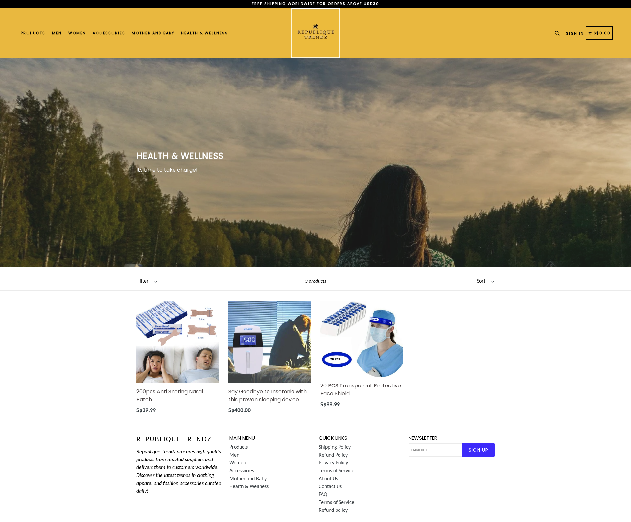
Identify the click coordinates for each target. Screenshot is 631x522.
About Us (328, 479)
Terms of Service (336, 471)
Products (33, 33)
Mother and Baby (153, 33)
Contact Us (330, 486)
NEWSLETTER (423, 438)
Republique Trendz (174, 439)
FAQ (323, 494)
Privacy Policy (333, 463)
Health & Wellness (204, 33)
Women (77, 33)
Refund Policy (333, 455)
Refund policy (333, 510)
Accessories (109, 33)
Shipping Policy (335, 447)
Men (57, 33)
